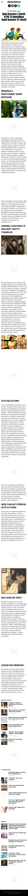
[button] (2, 1)
